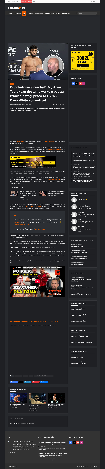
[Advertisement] (52, 28)
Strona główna (88, 466)
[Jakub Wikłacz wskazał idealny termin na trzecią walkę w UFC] (43, 193)
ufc (34, 375)
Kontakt (58, 13)
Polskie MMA (17, 13)
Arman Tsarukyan (18, 375)
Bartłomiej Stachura (15, 104)
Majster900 (81, 212)
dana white (25, 375)
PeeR (79, 198)
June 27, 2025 (40, 229)
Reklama (95, 466)
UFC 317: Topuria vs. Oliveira (47, 375)
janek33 (80, 219)
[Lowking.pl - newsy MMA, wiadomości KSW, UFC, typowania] (17, 8)
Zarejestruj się (66, 13)
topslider (31, 375)
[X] (10, 452)
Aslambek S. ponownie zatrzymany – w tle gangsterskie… (35, 407)
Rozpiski (29, 13)
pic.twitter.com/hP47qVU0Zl (23, 225)
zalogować (17, 423)
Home (10, 13)
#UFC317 (17, 222)
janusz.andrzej (82, 205)
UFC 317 (38, 375)
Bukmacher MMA (49, 13)
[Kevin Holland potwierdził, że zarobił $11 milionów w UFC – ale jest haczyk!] (56, 398)
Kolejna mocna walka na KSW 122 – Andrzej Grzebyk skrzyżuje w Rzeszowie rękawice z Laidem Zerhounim (58, 1)
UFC (24, 13)
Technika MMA (39, 13)
